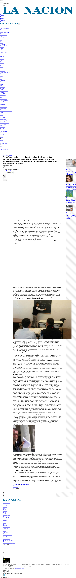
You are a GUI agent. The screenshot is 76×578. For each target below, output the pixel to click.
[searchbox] (37, 26)
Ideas (1, 113)
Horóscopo (2, 88)
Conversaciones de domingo (6, 111)
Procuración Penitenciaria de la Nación (47, 354)
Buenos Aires (3, 56)
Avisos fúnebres (3, 107)
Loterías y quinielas (4, 91)
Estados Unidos (3, 52)
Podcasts (2, 92)
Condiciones (17, 568)
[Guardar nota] (3, 175)
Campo (1, 43)
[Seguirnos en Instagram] (3, 553)
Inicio (2, 15)
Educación (2, 59)
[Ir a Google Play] (6, 560)
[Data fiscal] (4, 576)
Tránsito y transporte (4, 32)
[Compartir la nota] (3, 177)
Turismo (1, 85)
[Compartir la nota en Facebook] (3, 180)
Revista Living (3, 121)
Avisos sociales (3, 108)
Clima (1, 33)
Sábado (1, 112)
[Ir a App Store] (6, 562)
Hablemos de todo (4, 65)
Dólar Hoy (2, 41)
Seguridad (2, 57)
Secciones (3, 17)
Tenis (1, 79)
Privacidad (22, 568)
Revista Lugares (3, 120)
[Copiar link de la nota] (3, 178)
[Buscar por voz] (74, 26)
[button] (38, 86)
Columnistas (2, 71)
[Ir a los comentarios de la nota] (5, 175)
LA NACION (5, 155)
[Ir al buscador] (4, 5)
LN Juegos (2, 84)
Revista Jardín (3, 124)
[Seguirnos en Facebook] (3, 546)
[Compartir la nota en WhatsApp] (5, 177)
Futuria (1, 40)
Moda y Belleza (3, 93)
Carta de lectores (3, 109)
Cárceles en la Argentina (18, 485)
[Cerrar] (19, 24)
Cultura (1, 60)
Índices (1, 48)
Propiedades (2, 44)
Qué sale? (2, 97)
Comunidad (2, 61)
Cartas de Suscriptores (5, 72)
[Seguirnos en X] (3, 549)
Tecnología (2, 87)
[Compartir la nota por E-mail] (6, 180)
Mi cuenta (3, 22)
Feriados (2, 89)
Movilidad (2, 47)
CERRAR (1, 0)
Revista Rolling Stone (4, 123)
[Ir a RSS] (3, 556)
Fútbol (1, 76)
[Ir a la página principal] (38, 13)
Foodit (2, 18)
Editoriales (2, 69)
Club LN (3, 20)
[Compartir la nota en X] (5, 180)
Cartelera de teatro (4, 100)
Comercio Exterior (4, 45)
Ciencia (1, 64)
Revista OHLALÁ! (3, 117)
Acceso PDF (2, 104)
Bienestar (2, 63)
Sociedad (10, 155)
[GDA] (6, 572)
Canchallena (2, 80)
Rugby (1, 77)
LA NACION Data (3, 35)
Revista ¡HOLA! (3, 119)
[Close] (3, 492)
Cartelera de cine (3, 99)
